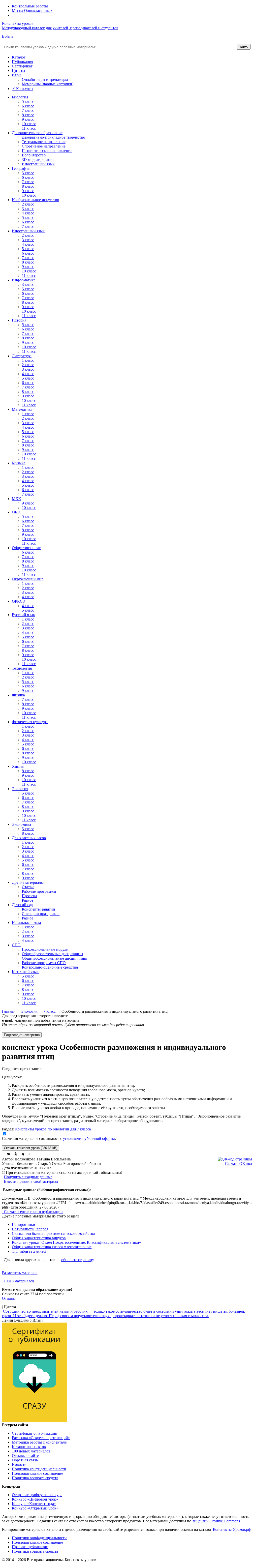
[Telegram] (23, 1154)
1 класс (28, 360)
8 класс (28, 115)
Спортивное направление (43, 146)
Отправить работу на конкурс (37, 1495)
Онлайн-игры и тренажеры (45, 79)
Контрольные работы (30, 6)
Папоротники (23, 1224)
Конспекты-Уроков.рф (232, 1529)
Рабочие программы (39, 891)
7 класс (28, 110)
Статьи (28, 887)
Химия (18, 766)
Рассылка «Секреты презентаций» (41, 1438)
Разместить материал (19, 1273)
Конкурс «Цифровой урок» (35, 1499)
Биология (20, 97)
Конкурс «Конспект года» (34, 1504)
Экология (20, 789)
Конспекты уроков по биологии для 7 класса (53, 1129)
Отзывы (9, 1298)
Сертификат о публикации (34, 1433)
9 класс (28, 119)
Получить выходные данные (28, 1177)
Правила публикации (30, 1547)
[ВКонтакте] (9, 1154)
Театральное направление (43, 142)
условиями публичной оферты (89, 1138)
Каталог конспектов (29, 1447)
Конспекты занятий (38, 909)
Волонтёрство (34, 155)
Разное (27, 900)
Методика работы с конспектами (39, 1442)
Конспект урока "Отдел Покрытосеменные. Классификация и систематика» (76, 1242)
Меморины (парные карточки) (47, 84)
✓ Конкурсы (22, 89)
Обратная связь (25, 1460)
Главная (8, 1011)
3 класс (28, 209)
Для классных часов (29, 838)
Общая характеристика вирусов (39, 1238)
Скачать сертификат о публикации (33, 1212)
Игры (16, 75)
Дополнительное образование (37, 133)
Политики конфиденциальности (39, 1538)
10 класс (29, 124)
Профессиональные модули (45, 949)
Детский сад (22, 905)
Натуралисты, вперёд (30, 1229)
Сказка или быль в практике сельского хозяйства (53, 1233)
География (21, 168)
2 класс (28, 204)
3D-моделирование (38, 159)
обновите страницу (77, 1260)
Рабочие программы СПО (44, 963)
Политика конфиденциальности (39, 1469)
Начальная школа (26, 922)
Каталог (19, 57)
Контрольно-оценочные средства (50, 967)
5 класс (28, 101)
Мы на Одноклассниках (32, 10)
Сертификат (22, 66)
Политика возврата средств (35, 1478)
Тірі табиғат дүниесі (29, 1251)
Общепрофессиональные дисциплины (54, 958)
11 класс (29, 128)
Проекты (29, 896)
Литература (22, 356)
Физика (18, 695)
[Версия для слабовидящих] (12, 15)
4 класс (28, 213)
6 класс (28, 106)
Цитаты (18, 70)
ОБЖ (16, 512)
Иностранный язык (38, 164)
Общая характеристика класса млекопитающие (52, 1247)
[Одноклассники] (16, 1154)
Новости (19, 1464)
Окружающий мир (27, 579)
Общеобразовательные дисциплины (52, 954)
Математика (22, 409)
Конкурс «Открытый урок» (35, 1508)
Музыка (18, 463)
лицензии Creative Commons (216, 1521)
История (19, 320)
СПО (16, 945)
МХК (16, 499)
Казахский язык (25, 972)
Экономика (21, 824)
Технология (22, 668)
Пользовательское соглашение (37, 1473)
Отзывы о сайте (25, 1455)
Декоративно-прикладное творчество (53, 137)
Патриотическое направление (47, 150)
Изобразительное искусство (35, 200)
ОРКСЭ (18, 601)
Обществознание (26, 548)
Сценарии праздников (41, 914)
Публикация (22, 61)
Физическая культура (30, 722)
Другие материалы (28, 882)
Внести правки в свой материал (31, 1181)
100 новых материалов (31, 1451)
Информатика (23, 280)
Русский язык (23, 615)
